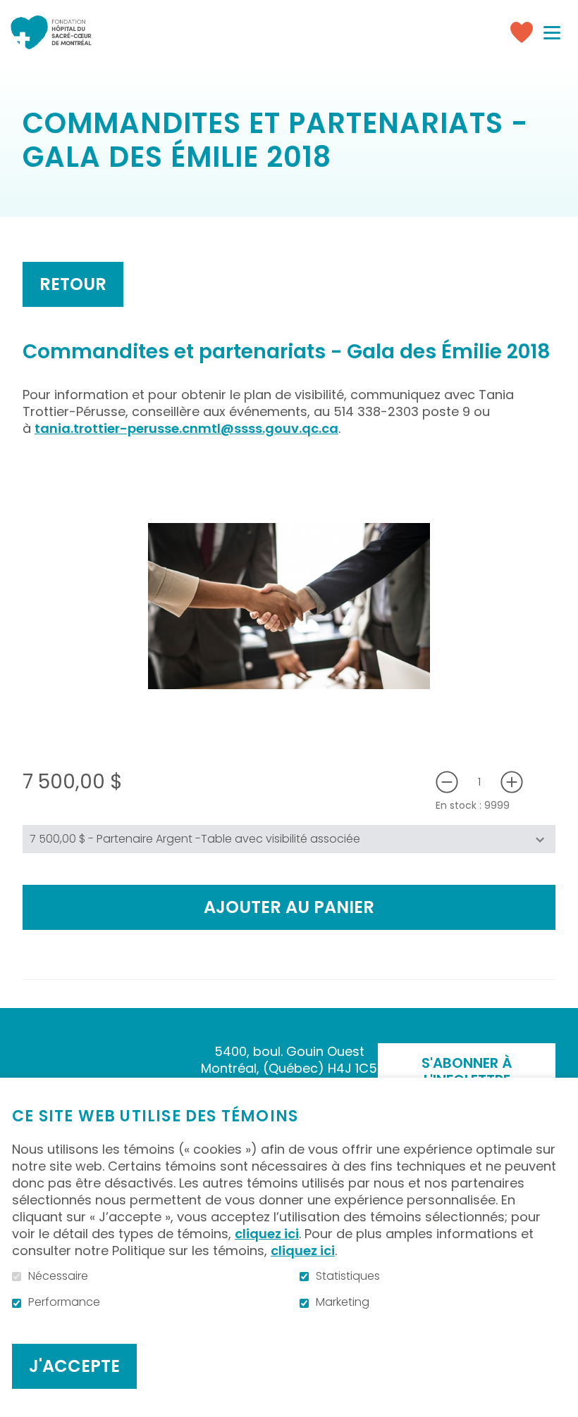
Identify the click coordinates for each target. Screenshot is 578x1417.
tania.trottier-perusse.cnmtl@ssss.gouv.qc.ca (186, 428)
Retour (72, 284)
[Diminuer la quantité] (447, 782)
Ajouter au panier (289, 907)
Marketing (342, 1302)
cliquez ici (267, 1233)
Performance (64, 1302)
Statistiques (348, 1276)
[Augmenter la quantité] (511, 782)
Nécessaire (58, 1276)
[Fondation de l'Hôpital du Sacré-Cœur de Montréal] (51, 32)
